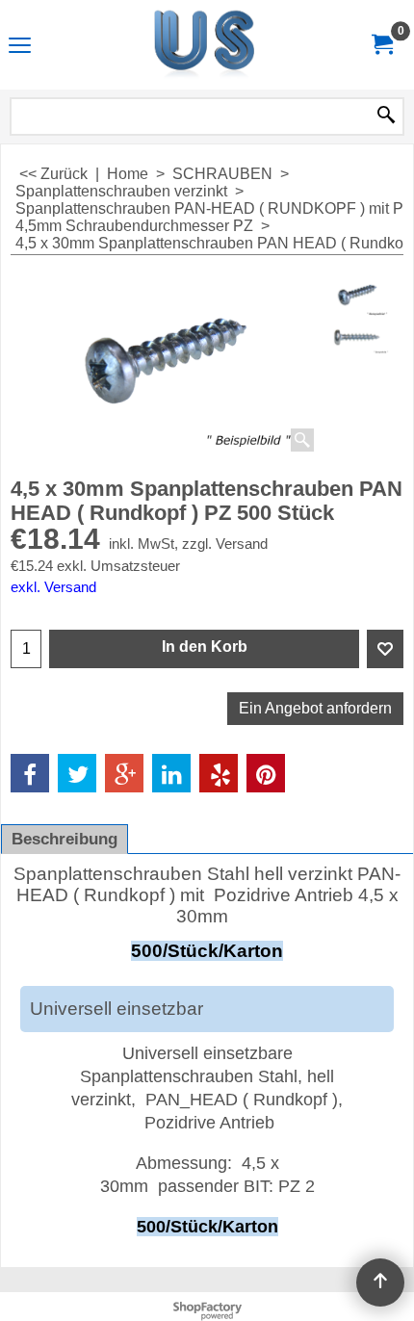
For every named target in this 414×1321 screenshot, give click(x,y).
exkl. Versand (53, 587)
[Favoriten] (385, 649)
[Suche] (386, 116)
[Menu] (20, 47)
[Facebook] (30, 773)
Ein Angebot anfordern (315, 708)
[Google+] (124, 773)
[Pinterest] (265, 773)
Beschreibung (64, 839)
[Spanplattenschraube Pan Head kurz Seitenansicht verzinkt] (358, 339)
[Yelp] (218, 773)
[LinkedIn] (171, 773)
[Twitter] (77, 773)
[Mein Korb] (381, 45)
